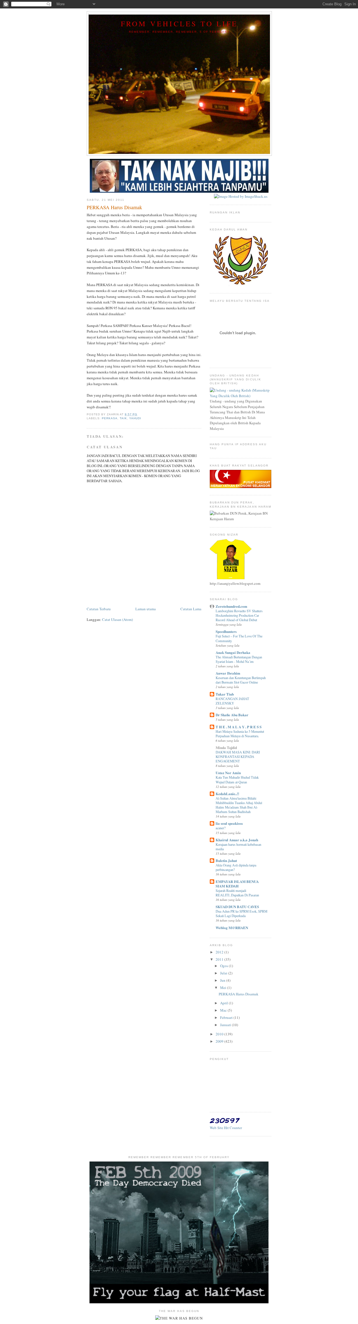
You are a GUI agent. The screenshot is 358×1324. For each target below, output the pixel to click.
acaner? (220, 828)
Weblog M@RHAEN (232, 927)
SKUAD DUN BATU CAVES (237, 906)
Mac (224, 1010)
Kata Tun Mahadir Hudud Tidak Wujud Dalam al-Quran (237, 779)
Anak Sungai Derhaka (233, 652)
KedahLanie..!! (227, 793)
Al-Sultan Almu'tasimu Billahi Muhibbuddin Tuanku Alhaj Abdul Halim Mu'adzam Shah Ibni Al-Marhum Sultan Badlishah (239, 805)
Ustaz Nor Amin (228, 772)
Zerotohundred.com (231, 606)
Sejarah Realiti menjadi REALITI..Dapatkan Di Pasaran (237, 892)
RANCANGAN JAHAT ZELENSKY (232, 700)
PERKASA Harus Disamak (238, 993)
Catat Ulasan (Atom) (117, 619)
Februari (227, 1017)
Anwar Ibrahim (228, 673)
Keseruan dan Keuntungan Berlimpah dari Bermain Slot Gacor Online (241, 679)
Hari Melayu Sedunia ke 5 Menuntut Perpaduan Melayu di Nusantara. (240, 733)
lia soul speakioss (229, 823)
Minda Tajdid (226, 747)
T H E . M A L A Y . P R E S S (239, 726)
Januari (226, 1024)
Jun (223, 980)
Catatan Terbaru (99, 608)
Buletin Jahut (226, 860)
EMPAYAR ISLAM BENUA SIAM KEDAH (237, 884)
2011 (220, 959)
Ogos (224, 965)
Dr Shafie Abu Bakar (232, 714)
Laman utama (145, 608)
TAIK (123, 418)
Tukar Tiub (225, 694)
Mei (223, 987)
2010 (220, 1033)
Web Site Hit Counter (226, 1127)
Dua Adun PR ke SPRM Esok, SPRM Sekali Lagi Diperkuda (241, 913)
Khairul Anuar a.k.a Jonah (237, 839)
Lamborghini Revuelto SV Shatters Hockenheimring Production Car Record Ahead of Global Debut (239, 615)
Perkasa (109, 418)
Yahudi (135, 418)
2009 (220, 1041)
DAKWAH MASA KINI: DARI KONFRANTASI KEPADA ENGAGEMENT (238, 756)
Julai (224, 973)
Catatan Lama (190, 608)
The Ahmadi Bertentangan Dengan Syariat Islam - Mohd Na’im (239, 659)
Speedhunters (226, 631)
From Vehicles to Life (179, 23)
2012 (220, 952)
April (224, 1002)
